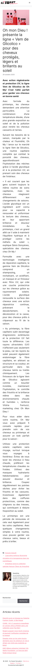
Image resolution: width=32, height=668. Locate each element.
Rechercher (7, 598)
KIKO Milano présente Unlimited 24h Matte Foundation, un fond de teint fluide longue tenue (15, 650)
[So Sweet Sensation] (9, 2)
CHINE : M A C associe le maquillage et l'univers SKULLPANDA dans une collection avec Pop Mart (16, 626)
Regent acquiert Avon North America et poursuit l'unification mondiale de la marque (16, 633)
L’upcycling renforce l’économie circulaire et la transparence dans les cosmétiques (16, 558)
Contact (18, 663)
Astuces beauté (10, 553)
